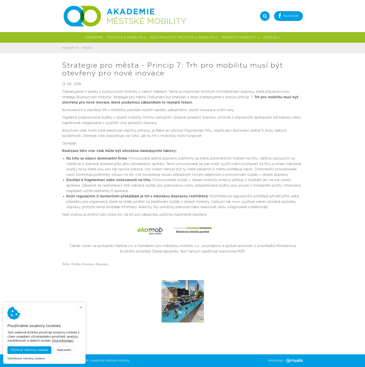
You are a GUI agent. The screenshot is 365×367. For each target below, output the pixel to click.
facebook (291, 16)
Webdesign (276, 360)
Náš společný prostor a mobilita (182, 37)
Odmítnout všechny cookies (26, 358)
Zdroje (270, 37)
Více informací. (63, 340)
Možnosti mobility (239, 37)
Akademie (94, 37)
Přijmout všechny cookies (29, 350)
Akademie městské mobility (109, 360)
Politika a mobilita (125, 37)
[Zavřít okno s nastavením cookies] (80, 308)
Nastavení (64, 350)
